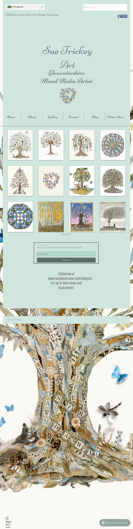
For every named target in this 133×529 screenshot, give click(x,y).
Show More (66, 234)
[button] (20, 145)
